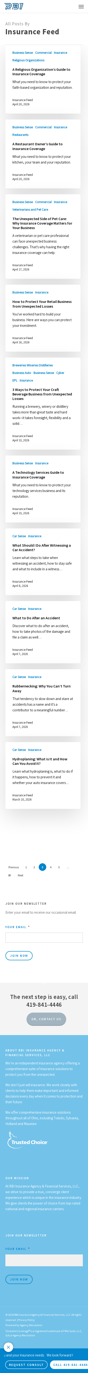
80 (9, 875)
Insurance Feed (22, 100)
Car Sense (19, 536)
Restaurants (20, 135)
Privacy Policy (26, 1320)
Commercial (43, 52)
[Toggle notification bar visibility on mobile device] (8, 1347)
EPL (14, 380)
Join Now (19, 956)
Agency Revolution (31, 1325)
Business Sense (22, 52)
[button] (81, 6)
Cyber (60, 373)
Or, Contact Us (46, 1019)
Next (20, 875)
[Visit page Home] (13, 6)
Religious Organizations (28, 60)
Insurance (60, 52)
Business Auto (21, 373)
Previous (13, 867)
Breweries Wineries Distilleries (32, 365)
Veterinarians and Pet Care (30, 209)
